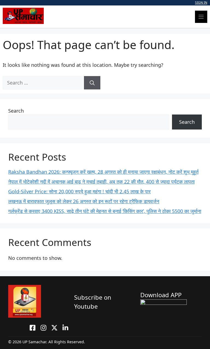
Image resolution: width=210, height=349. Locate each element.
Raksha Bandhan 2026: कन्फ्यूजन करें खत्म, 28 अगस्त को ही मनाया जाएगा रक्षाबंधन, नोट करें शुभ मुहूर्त (103, 172)
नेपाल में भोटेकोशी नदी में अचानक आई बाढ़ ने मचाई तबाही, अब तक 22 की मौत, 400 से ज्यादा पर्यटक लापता (101, 181)
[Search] (92, 82)
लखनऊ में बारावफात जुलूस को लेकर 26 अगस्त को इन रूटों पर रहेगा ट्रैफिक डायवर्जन (83, 201)
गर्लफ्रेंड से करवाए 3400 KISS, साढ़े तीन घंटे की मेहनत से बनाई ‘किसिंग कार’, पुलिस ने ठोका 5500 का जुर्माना (104, 211)
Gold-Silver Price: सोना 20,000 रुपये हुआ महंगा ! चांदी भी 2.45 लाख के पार (79, 191)
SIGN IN (201, 2)
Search (16, 110)
